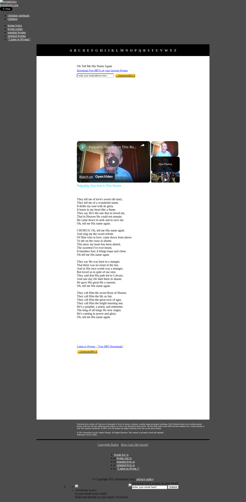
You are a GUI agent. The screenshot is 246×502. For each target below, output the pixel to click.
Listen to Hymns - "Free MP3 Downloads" (100, 346)
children (12, 19)
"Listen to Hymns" (19, 39)
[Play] (165, 180)
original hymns (17, 36)
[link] (83, 147)
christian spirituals (18, 15)
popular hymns (17, 32)
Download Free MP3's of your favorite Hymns (102, 70)
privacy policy (145, 479)
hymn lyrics (15, 25)
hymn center (15, 29)
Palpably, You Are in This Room (113, 147)
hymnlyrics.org (9, 5)
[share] (142, 145)
